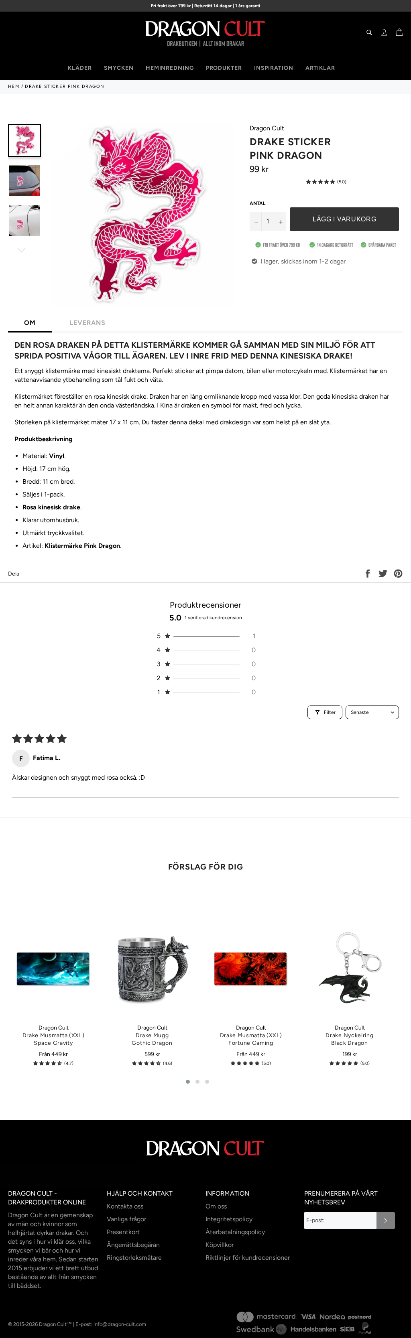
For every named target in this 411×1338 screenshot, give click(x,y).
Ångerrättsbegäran (133, 1245)
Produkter (224, 68)
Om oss (216, 1206)
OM (30, 322)
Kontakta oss (125, 1206)
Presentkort (123, 1232)
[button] (320, 182)
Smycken (119, 68)
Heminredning (170, 68)
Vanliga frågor (126, 1219)
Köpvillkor (220, 1245)
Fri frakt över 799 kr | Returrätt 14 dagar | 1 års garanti (205, 5)
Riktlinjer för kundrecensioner (248, 1257)
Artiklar (320, 68)
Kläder (80, 68)
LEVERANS (87, 322)
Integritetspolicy (229, 1219)
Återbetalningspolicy (235, 1232)
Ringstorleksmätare (134, 1257)
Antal (257, 203)
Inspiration (273, 68)
